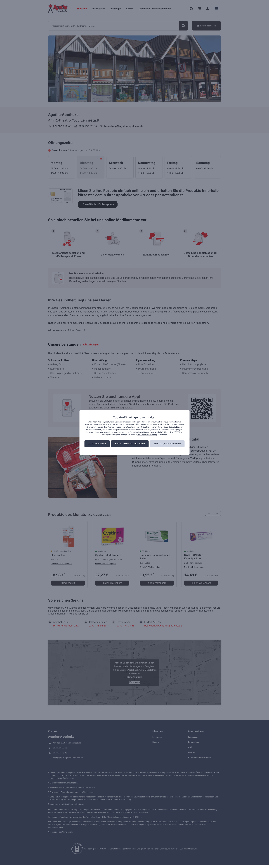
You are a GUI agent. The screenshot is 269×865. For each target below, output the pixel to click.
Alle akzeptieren (97, 444)
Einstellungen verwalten (167, 444)
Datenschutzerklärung (147, 435)
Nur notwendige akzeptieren (130, 444)
